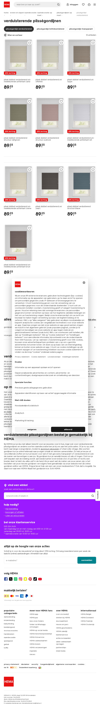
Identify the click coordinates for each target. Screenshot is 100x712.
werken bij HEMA (63, 618)
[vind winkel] (92, 495)
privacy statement (11, 664)
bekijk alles (91, 319)
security (34, 664)
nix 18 (6, 668)
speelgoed (8, 641)
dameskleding (9, 617)
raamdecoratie (30, 13)
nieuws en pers (62, 624)
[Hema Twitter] (10, 579)
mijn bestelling (11, 509)
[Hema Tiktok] (35, 579)
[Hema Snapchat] (25, 579)
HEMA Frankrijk (87, 621)
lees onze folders (37, 621)
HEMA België (86, 614)
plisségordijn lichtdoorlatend (50, 29)
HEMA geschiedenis (64, 628)
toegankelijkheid (47, 664)
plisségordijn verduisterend (19, 29)
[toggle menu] (95, 4)
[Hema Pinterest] (30, 579)
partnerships (61, 647)
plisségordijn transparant (81, 29)
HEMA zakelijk (61, 631)
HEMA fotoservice (37, 637)
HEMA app (34, 614)
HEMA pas (34, 618)
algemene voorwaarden (66, 664)
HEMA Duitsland (87, 618)
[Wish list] (83, 4)
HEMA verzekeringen (38, 647)
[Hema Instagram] (20, 579)
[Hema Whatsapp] (15, 579)
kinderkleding (9, 620)
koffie (6, 648)
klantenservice (62, 635)
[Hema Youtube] (40, 579)
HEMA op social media (39, 630)
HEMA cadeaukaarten (38, 641)
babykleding (9, 624)
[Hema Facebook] (6, 579)
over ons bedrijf (62, 614)
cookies (81, 664)
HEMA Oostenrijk (87, 624)
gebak (6, 644)
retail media (60, 651)
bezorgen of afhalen (14, 512)
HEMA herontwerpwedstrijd (41, 634)
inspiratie (33, 651)
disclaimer (25, 664)
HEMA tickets (35, 644)
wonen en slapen (17, 13)
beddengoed (9, 627)
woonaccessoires (11, 631)
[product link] (18, 58)
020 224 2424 (10, 526)
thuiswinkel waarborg (28, 668)
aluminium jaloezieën (50, 449)
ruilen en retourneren (14, 515)
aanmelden (86, 560)
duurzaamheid (62, 621)
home (6, 13)
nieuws (32, 654)
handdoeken (9, 634)
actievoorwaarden (63, 638)
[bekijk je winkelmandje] (89, 4)
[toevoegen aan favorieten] (29, 43)
